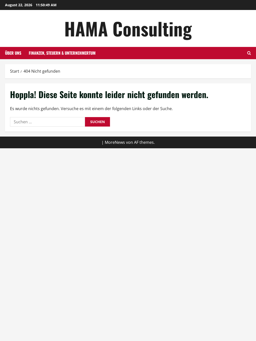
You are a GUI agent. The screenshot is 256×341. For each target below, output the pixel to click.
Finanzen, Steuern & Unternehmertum (62, 53)
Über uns (13, 53)
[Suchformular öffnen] (249, 53)
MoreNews (115, 142)
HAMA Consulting (128, 28)
